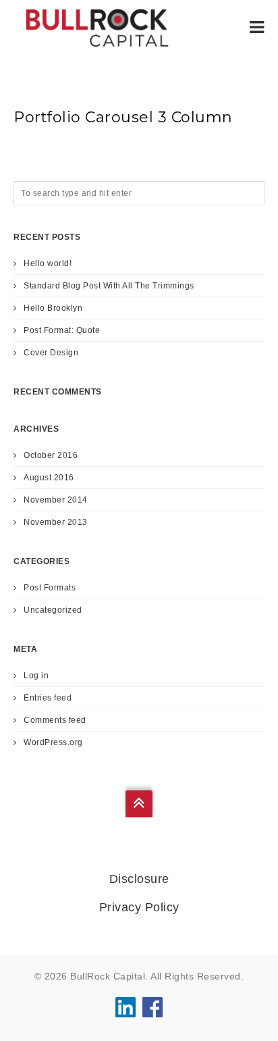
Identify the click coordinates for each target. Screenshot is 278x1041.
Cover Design (51, 352)
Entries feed (48, 698)
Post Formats (50, 587)
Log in (36, 675)
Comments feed (55, 720)
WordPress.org (53, 742)
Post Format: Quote (62, 330)
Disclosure (139, 879)
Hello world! (48, 263)
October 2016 (51, 455)
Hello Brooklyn (53, 308)
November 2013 (56, 522)
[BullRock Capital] (97, 27)
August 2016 (49, 477)
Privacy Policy (139, 907)
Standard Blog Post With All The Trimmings (109, 285)
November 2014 (56, 500)
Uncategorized (53, 610)
